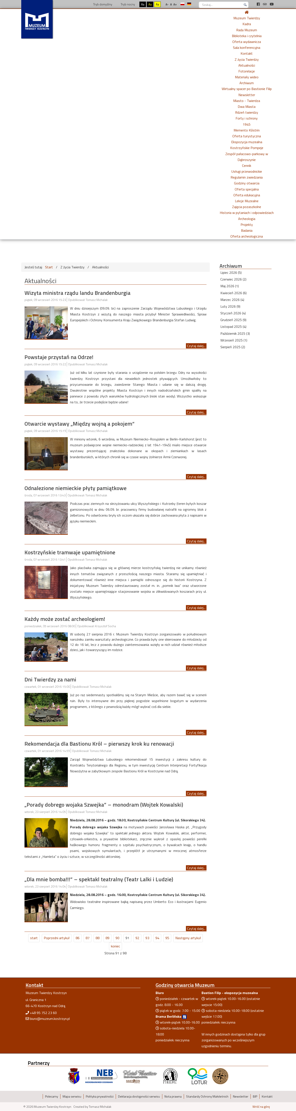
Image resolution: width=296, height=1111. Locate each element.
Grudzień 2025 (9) (233, 319)
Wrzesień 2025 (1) (233, 340)
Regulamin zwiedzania (247, 177)
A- (167, 4)
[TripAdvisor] (265, 4)
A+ (175, 4)
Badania (246, 230)
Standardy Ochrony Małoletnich (207, 1096)
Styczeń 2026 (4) (233, 313)
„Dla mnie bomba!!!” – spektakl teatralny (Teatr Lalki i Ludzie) (98, 879)
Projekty (247, 224)
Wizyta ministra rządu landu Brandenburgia (77, 293)
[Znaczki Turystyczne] (220, 1075)
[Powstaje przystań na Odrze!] (46, 386)
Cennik (246, 165)
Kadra (246, 23)
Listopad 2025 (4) (233, 326)
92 (137, 937)
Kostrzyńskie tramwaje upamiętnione (69, 552)
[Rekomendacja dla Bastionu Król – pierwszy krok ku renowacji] (46, 771)
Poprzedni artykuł (57, 937)
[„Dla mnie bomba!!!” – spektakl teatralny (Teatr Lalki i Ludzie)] (46, 906)
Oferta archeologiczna (246, 236)
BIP (255, 1096)
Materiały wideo (247, 77)
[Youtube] (272, 4)
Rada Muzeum (246, 30)
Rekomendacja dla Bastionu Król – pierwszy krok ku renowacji (99, 743)
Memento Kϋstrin (247, 130)
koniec (115, 946)
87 (87, 937)
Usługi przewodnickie (246, 171)
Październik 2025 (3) (235, 333)
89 (107, 937)
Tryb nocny (127, 4)
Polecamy (51, 1096)
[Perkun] (170, 1075)
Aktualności (246, 65)
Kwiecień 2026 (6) (233, 292)
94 (157, 937)
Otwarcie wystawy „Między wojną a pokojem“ (79, 423)
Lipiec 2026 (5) (231, 272)
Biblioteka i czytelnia (247, 35)
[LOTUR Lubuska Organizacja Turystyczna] (197, 1075)
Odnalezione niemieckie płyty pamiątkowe (75, 488)
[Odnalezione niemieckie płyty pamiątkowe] (46, 517)
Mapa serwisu (72, 1096)
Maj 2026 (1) (229, 286)
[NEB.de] (101, 1075)
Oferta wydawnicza (246, 41)
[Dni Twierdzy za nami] (46, 708)
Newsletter (246, 94)
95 (167, 937)
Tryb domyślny (102, 4)
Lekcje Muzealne (247, 200)
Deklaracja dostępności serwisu (139, 1096)
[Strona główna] (247, 12)
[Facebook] (259, 4)
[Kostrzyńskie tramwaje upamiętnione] (46, 581)
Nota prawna (173, 1096)
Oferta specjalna (247, 189)
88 (97, 937)
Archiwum (246, 82)
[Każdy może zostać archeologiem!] (46, 646)
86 (78, 937)
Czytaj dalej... (196, 345)
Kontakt (247, 53)
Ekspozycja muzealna (246, 141)
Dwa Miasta (246, 106)
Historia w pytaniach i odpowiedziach (247, 212)
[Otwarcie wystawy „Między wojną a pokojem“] (46, 453)
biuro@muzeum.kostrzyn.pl (50, 1018)
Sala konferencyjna (246, 47)
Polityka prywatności (100, 1096)
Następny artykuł (188, 937)
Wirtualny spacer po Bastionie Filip (247, 88)
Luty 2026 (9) (230, 306)
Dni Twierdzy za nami (50, 679)
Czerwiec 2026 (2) (233, 279)
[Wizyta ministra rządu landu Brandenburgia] (46, 322)
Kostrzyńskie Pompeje (246, 147)
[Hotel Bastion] (140, 1075)
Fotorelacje (246, 71)
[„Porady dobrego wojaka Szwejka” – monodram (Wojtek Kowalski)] (46, 832)
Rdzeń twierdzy (246, 112)
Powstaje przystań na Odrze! (58, 357)
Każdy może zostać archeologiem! (64, 619)
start (34, 937)
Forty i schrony (247, 118)
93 (147, 937)
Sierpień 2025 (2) (232, 347)
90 (117, 937)
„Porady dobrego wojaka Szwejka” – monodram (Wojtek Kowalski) (103, 804)
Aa (142, 4)
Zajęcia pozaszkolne (246, 206)
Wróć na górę (261, 1106)
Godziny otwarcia (246, 183)
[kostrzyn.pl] (74, 1075)
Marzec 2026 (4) (232, 299)
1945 (246, 124)
